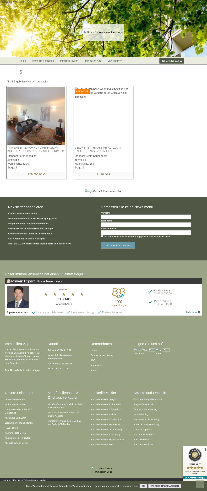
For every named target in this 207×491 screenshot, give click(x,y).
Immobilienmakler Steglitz (104, 399)
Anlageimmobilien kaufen (18, 438)
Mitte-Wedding (140, 414)
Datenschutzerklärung (102, 355)
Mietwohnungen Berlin (16, 443)
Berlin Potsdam (141, 439)
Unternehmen (115, 60)
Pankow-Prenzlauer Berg (146, 419)
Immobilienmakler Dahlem (104, 414)
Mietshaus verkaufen (15, 417)
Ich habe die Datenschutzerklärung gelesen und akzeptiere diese (137, 236)
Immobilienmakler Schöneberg (106, 429)
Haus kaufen (11, 427)
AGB (93, 360)
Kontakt (94, 370)
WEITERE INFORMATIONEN (165, 486)
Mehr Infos (191, 312)
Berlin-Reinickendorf (143, 444)
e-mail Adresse (108, 228)
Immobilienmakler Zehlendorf (105, 409)
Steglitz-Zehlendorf (143, 404)
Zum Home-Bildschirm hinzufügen (22, 370)
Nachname (106, 220)
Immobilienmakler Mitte (102, 444)
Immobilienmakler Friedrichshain (107, 439)
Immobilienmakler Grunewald (105, 424)
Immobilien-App (93, 60)
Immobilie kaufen (69, 60)
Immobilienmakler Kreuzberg (105, 434)
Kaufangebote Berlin (15, 433)
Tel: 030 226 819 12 (172, 60)
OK (143, 486)
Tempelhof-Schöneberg (145, 409)
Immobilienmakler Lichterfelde (106, 404)
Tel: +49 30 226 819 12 (59, 350)
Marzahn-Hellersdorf (143, 434)
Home (22, 60)
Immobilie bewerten (15, 399)
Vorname (105, 212)
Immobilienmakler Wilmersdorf (106, 419)
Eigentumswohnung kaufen (19, 422)
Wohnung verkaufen (15, 404)
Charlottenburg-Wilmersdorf (147, 399)
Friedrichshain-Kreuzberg (146, 424)
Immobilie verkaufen (43, 60)
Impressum (96, 365)
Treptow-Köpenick (142, 429)
